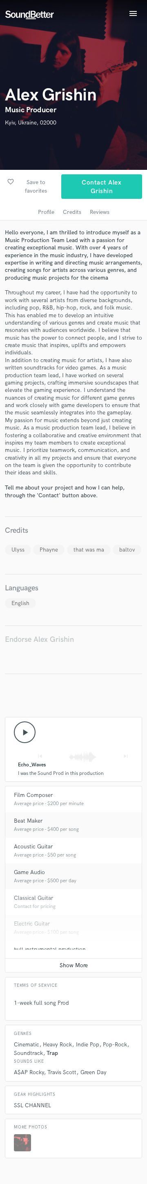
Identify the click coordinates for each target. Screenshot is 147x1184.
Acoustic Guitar (33, 846)
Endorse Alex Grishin (39, 639)
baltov (127, 549)
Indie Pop (87, 1044)
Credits (72, 212)
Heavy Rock (57, 1044)
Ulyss (17, 549)
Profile (46, 212)
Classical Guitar (33, 898)
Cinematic (26, 1044)
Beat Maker (28, 820)
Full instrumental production (50, 949)
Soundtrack (28, 1053)
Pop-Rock (115, 1044)
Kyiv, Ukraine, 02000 (30, 122)
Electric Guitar (32, 923)
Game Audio (29, 872)
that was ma (89, 549)
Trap (52, 1053)
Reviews (99, 212)
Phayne (49, 549)
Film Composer (33, 795)
